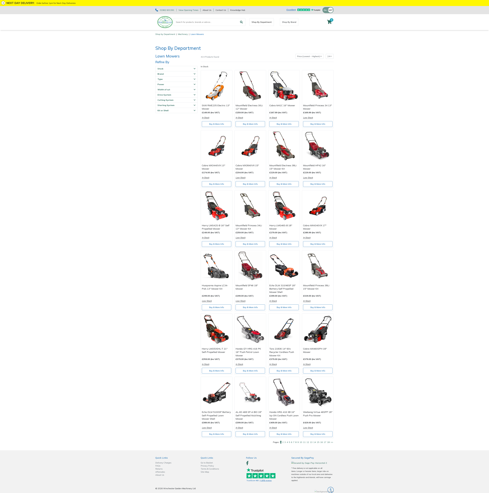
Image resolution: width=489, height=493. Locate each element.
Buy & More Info (216, 124)
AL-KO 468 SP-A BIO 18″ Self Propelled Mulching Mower (249, 415)
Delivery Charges (163, 462)
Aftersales (160, 472)
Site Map (205, 472)
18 (328, 442)
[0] (329, 22)
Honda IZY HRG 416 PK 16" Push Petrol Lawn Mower (248, 352)
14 (314, 442)
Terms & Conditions (210, 469)
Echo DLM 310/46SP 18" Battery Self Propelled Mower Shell (282, 289)
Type (160, 79)
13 (311, 442)
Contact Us (221, 10)
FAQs (157, 465)
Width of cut (164, 89)
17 (325, 442)
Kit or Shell (163, 110)
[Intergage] (312, 490)
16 (321, 442)
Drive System (164, 95)
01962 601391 (167, 10)
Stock (160, 68)
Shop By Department (262, 22)
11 (304, 442)
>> (332, 442)
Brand (161, 74)
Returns (159, 469)
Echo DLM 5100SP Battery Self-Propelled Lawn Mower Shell (216, 415)
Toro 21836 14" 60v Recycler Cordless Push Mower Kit (281, 352)
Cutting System (165, 100)
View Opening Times (188, 10)
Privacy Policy (207, 465)
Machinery (183, 34)
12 (308, 442)
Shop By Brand (289, 22)
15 (318, 442)
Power (161, 84)
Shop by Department (165, 34)
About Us (207, 10)
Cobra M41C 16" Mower (282, 105)
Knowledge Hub (237, 10)
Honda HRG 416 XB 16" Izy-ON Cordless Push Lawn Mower (283, 415)
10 (301, 442)
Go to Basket (207, 462)
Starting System (166, 105)
